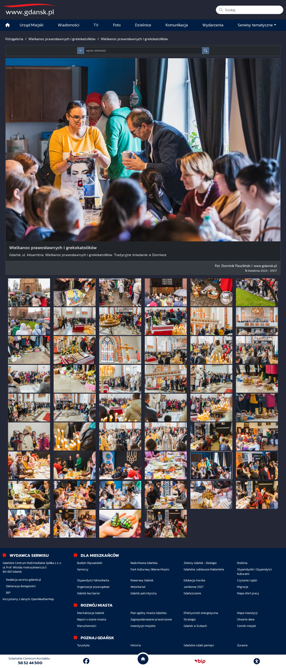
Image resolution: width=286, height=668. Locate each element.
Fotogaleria (14, 39)
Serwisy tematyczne (255, 25)
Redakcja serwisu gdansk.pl (23, 580)
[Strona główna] (8, 25)
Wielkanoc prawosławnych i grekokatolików (62, 39)
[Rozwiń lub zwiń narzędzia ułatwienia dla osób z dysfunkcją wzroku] (256, 661)
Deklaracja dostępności (21, 586)
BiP (8, 593)
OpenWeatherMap (42, 599)
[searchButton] (205, 50)
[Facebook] (86, 661)
